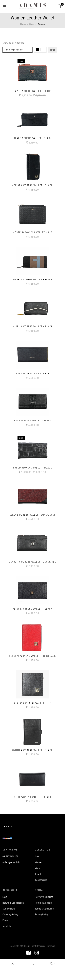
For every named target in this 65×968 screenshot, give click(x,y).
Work (37, 868)
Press (5, 920)
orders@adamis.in (11, 862)
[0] (59, 6)
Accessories (41, 879)
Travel (38, 873)
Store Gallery (8, 908)
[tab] (37, 49)
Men (37, 856)
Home (23, 23)
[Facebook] (28, 953)
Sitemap (51, 945)
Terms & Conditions (44, 908)
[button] (59, 6)
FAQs (4, 896)
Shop (31, 23)
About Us (6, 926)
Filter (52, 49)
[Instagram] (36, 953)
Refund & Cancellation (13, 902)
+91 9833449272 (10, 856)
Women (38, 862)
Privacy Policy (41, 914)
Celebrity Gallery (10, 914)
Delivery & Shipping (44, 896)
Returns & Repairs (43, 902)
